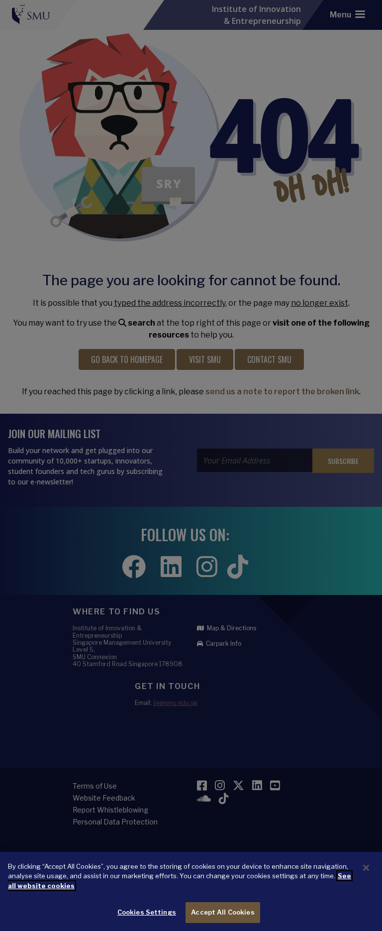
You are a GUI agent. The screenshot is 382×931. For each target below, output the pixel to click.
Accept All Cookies (222, 912)
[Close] (366, 868)
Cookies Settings (146, 912)
